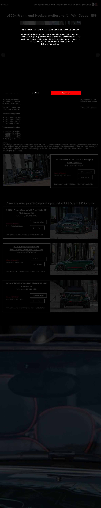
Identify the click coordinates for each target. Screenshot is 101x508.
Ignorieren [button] (35, 93)
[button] (59, 44)
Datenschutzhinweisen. (50, 44)
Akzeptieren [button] (66, 93)
